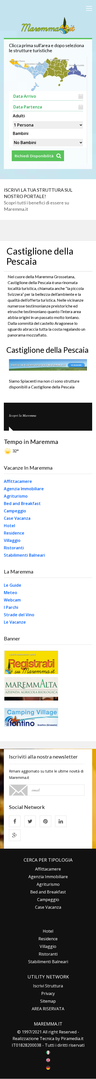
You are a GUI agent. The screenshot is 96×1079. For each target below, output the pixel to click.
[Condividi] (14, 821)
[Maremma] (48, 24)
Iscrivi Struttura (48, 986)
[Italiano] (48, 1052)
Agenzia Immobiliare (24, 489)
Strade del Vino (19, 615)
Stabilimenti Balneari (24, 555)
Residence (14, 533)
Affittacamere (18, 481)
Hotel (9, 525)
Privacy (48, 993)
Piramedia (70, 1038)
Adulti (19, 115)
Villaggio (12, 540)
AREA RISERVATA (48, 1009)
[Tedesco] (48, 1067)
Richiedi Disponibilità (34, 155)
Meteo (10, 592)
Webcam (12, 600)
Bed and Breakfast (22, 503)
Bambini (20, 133)
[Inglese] (48, 1059)
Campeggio (15, 511)
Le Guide (12, 585)
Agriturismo (16, 496)
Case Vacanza (17, 518)
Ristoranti (14, 548)
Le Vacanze (15, 622)
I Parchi (11, 607)
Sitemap (48, 1001)
